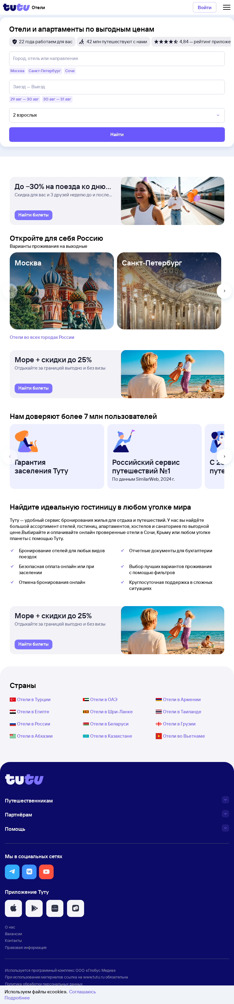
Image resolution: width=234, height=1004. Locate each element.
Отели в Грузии (179, 724)
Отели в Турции (34, 699)
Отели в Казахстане (111, 736)
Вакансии (13, 933)
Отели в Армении (182, 699)
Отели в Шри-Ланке (111, 711)
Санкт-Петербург (152, 262)
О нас (10, 927)
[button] (12, 872)
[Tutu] (16, 7)
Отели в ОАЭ (103, 699)
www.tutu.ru (94, 976)
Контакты (13, 940)
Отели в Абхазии (35, 736)
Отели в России (33, 724)
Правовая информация (26, 947)
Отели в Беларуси (109, 724)
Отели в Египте (33, 711)
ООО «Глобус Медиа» (96, 970)
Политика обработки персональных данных (44, 983)
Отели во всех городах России (42, 337)
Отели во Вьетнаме (184, 736)
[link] (33, 215)
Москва (28, 262)
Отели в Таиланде (182, 711)
